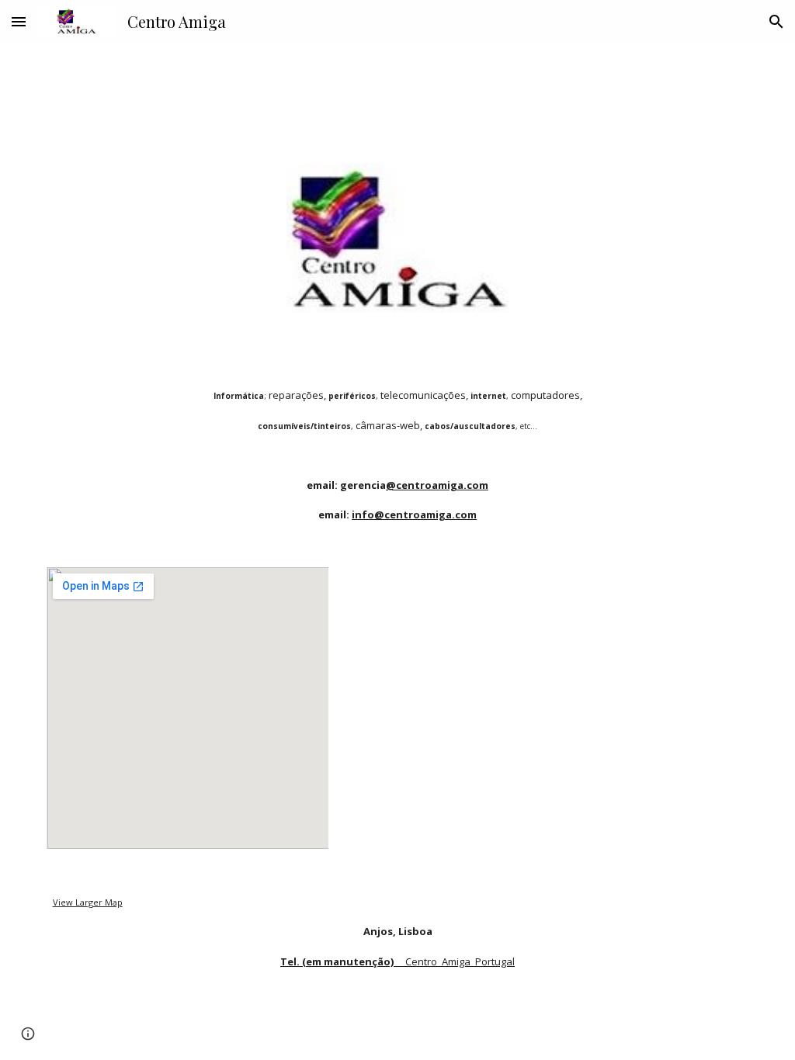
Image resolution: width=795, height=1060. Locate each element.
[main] (398, 440)
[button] (18, 21)
